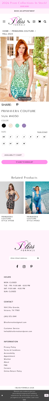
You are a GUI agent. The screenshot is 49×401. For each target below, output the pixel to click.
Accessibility (9, 353)
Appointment (9, 356)
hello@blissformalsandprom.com (18, 331)
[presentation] (12, 197)
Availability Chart (13, 155)
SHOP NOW (24, 6)
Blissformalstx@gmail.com (15, 322)
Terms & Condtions (12, 350)
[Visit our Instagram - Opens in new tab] (24, 266)
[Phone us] (28, 21)
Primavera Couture (23, 31)
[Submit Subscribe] (38, 258)
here (24, 399)
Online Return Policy (13, 371)
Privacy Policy (10, 347)
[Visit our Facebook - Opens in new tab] (17, 266)
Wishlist (7, 359)
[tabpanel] (24, 69)
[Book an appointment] (34, 21)
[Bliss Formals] (16, 21)
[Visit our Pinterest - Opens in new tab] (31, 266)
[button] (4, 21)
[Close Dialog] (2, 395)
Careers (7, 368)
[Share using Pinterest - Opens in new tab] (17, 104)
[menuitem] (4, 21)
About (6, 362)
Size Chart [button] (42, 132)
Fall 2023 (7, 34)
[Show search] (45, 21)
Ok (47, 395)
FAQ (5, 365)
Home (5, 31)
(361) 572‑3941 (10, 316)
